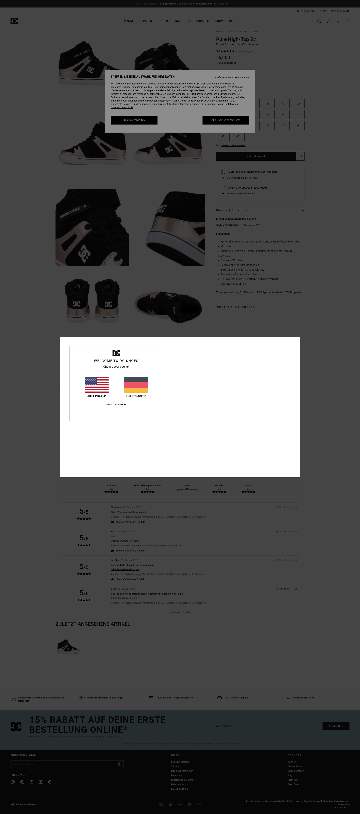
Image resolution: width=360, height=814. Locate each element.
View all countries (116, 405)
